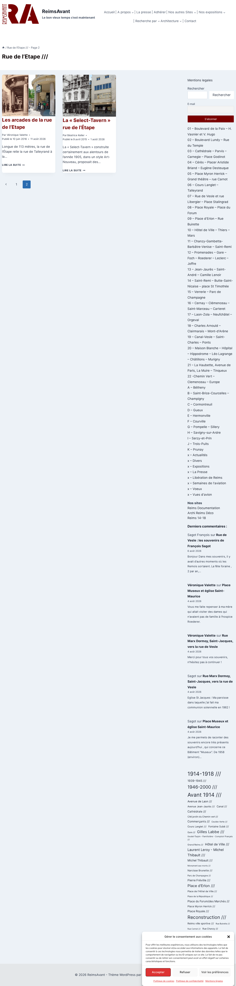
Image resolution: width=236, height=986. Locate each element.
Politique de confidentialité (190, 981)
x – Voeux (195, 489)
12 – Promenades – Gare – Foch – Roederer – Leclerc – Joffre (208, 258)
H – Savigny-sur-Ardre (204, 432)
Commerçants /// (199, 821)
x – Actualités (197, 455)
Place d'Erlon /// (201, 886)
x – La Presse (197, 472)
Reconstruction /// (207, 917)
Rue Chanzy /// (210, 928)
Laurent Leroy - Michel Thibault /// (206, 852)
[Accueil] (3, 47)
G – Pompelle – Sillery (203, 427)
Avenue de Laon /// (200, 801)
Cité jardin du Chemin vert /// (203, 816)
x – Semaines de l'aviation (207, 483)
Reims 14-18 (197, 518)
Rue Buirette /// (223, 923)
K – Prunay (195, 449)
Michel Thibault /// (200, 860)
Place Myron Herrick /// (201, 906)
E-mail (191, 103)
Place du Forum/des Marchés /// (208, 901)
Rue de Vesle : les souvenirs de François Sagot (207, 540)
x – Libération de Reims (205, 477)
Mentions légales (214, 981)
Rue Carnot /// (194, 929)
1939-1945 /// (197, 781)
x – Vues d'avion (200, 494)
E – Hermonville (199, 415)
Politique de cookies (163, 981)
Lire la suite (13, 164)
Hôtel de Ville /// (217, 844)
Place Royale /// (198, 911)
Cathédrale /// (197, 811)
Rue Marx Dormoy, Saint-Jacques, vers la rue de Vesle (210, 641)
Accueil (109, 12)
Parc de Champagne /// (199, 875)
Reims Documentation (204, 508)
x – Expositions (198, 466)
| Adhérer (159, 12)
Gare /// (191, 832)
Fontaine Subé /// (218, 826)
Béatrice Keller (75, 135)
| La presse (142, 12)
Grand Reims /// (195, 844)
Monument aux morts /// (199, 865)
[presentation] (28, 95)
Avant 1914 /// (204, 795)
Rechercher (196, 88)
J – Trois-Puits (198, 444)
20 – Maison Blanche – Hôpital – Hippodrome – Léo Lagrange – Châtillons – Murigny (210, 353)
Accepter (158, 972)
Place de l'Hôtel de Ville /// (202, 891)
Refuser (185, 972)
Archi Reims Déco (201, 513)
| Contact (189, 21)
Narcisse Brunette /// (200, 870)
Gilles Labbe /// (210, 831)
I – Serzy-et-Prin (200, 438)
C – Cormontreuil (200, 404)
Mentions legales (200, 80)
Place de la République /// (200, 896)
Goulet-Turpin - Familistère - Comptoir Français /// (210, 838)
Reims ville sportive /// (201, 923)
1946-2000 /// (202, 787)
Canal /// (222, 806)
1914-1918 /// (204, 774)
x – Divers (195, 461)
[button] (228, 937)
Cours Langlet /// (197, 826)
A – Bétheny (196, 387)
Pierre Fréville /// (199, 880)
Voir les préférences (214, 972)
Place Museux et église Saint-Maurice (209, 590)
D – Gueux (195, 410)
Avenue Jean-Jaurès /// (201, 806)
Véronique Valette (17, 134)
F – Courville (197, 421)
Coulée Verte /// (219, 821)
